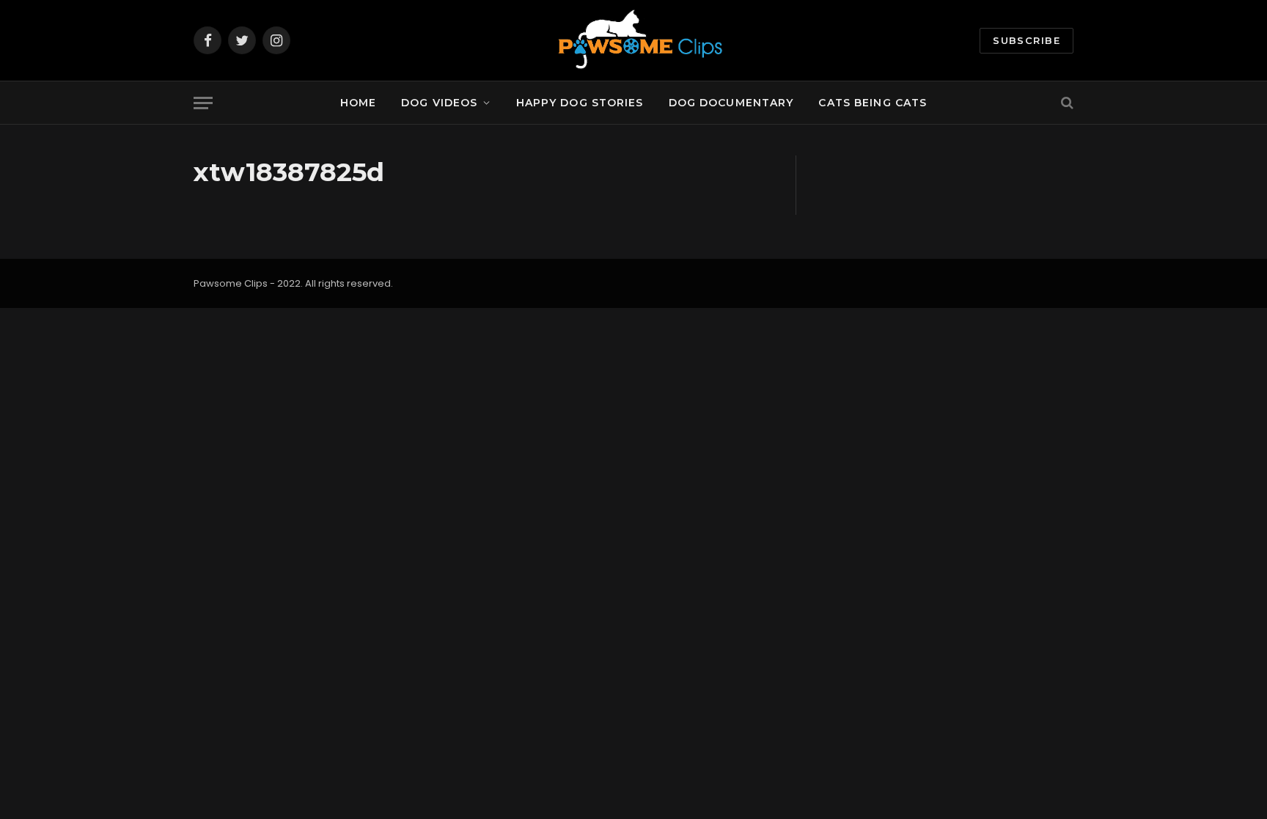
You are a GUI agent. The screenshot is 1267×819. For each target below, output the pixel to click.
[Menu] (203, 103)
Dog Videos (439, 102)
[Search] (1065, 103)
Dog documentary (731, 102)
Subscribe (1026, 40)
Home (358, 102)
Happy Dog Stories (580, 102)
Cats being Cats (872, 102)
